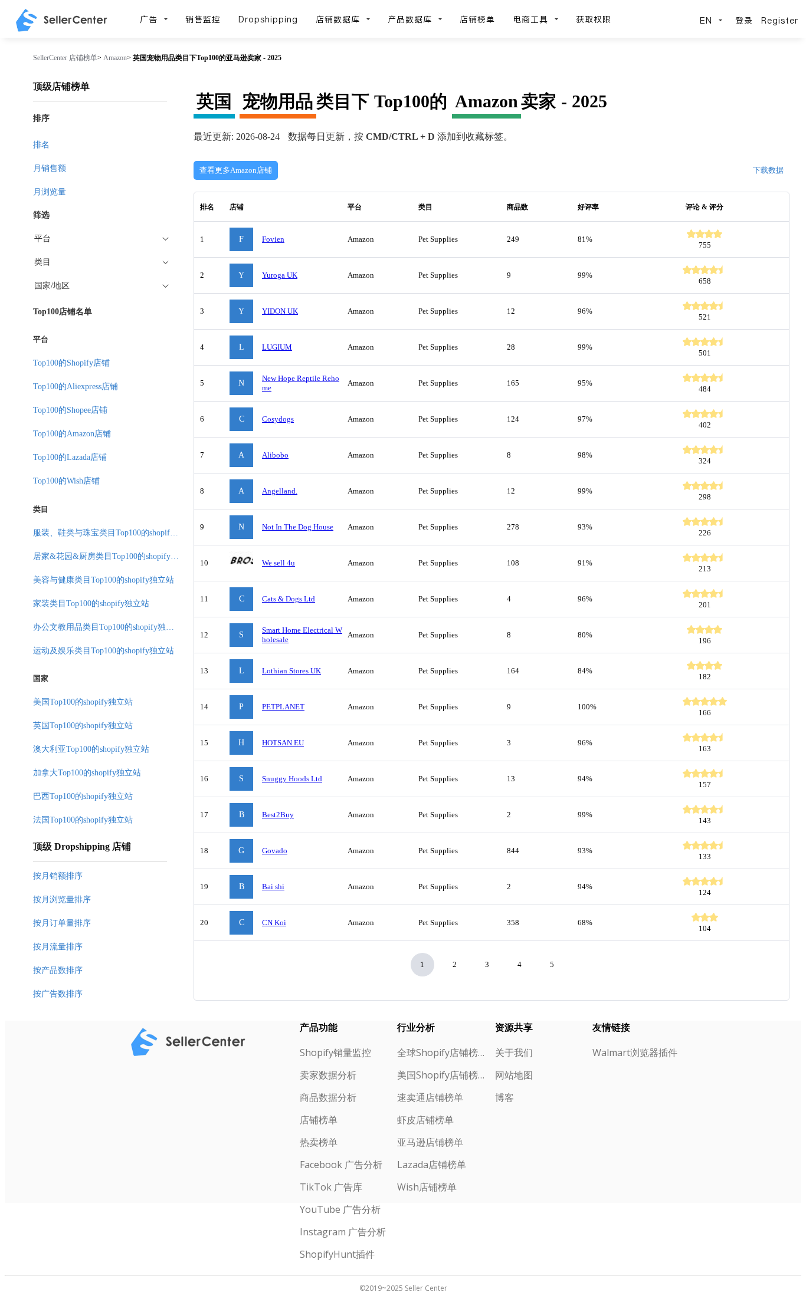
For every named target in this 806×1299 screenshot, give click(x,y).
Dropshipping (268, 19)
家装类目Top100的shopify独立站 (91, 603)
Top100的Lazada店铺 (70, 457)
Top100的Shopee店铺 (70, 410)
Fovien (273, 239)
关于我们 (514, 1052)
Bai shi (273, 886)
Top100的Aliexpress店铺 (75, 386)
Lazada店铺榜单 (431, 1164)
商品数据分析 (328, 1097)
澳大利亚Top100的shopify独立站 (91, 749)
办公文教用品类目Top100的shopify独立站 (107, 627)
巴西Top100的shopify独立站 (83, 796)
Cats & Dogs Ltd (288, 598)
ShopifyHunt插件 (337, 1254)
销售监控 (203, 19)
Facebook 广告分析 (341, 1164)
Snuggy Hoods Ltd (292, 778)
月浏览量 (49, 192)
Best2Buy (278, 814)
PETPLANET (283, 706)
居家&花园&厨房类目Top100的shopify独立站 (114, 556)
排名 (41, 144)
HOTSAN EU (283, 742)
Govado (274, 850)
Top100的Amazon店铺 (72, 433)
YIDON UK (280, 311)
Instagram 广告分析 (343, 1231)
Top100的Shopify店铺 (71, 363)
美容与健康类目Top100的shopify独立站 (103, 579)
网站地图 (514, 1074)
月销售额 (49, 168)
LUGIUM (277, 347)
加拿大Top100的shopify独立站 (87, 772)
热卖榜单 (319, 1142)
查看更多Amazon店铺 (235, 170)
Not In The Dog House (297, 526)
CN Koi (274, 922)
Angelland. (279, 490)
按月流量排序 (58, 946)
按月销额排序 (58, 876)
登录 (744, 21)
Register (779, 21)
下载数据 (768, 170)
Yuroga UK (279, 275)
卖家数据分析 (328, 1074)
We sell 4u (278, 562)
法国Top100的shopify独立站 (83, 819)
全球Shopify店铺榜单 (441, 1052)
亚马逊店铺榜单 (430, 1142)
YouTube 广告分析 (340, 1209)
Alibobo (275, 454)
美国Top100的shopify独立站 (83, 702)
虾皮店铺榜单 (425, 1119)
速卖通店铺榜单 (430, 1097)
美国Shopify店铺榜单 (441, 1074)
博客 (504, 1097)
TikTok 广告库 (331, 1186)
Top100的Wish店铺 (66, 480)
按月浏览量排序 (62, 899)
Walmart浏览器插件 (634, 1052)
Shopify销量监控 (335, 1052)
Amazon (115, 58)
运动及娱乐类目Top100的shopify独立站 (103, 650)
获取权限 (593, 19)
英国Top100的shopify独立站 (83, 725)
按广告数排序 (58, 993)
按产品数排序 (58, 970)
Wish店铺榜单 (427, 1186)
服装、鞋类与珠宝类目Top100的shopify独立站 (116, 532)
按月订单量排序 (62, 923)
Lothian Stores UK (291, 670)
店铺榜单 (477, 19)
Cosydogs (278, 419)
